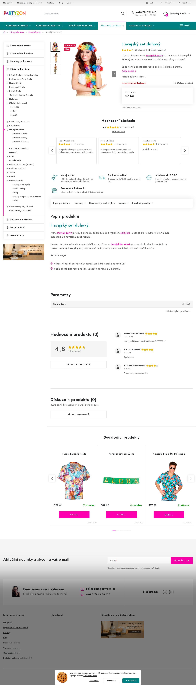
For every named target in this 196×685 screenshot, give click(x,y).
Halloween (13, 99)
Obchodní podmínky (11, 653)
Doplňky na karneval (21, 61)
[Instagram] (171, 592)
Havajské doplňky (20, 137)
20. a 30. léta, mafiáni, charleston (23, 75)
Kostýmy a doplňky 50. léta (20, 79)
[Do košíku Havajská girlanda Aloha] (121, 514)
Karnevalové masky (20, 45)
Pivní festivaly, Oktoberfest (20, 210)
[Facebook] (165, 592)
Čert (14, 111)
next (191, 478)
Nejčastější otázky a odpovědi (29, 2)
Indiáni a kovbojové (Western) (21, 164)
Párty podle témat (20, 69)
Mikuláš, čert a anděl (18, 103)
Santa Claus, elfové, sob (19, 121)
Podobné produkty (141, 203)
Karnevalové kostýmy (21, 53)
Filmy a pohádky (16, 180)
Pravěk (12, 176)
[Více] (185, 26)
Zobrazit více (118, 131)
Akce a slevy (17, 235)
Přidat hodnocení (78, 364)
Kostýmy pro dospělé (21, 184)
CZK (151, 2)
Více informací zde (90, 676)
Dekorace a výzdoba (21, 219)
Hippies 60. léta (16, 83)
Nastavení (94, 680)
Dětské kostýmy (19, 188)
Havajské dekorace (20, 141)
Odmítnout (111, 680)
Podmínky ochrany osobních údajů (17, 658)
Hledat (122, 13)
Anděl (15, 115)
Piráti (11, 156)
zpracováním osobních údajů (147, 568)
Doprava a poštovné (11, 642)
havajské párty (154, 55)
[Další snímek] (114, 74)
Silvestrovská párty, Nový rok (21, 206)
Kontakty (50, 2)
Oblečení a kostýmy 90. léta (21, 95)
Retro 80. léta (15, 91)
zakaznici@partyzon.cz (100, 589)
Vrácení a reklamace (12, 648)
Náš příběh (7, 2)
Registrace (186, 2)
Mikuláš (16, 107)
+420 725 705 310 (145, 12)
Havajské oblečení (20, 133)
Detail (74, 514)
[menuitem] (18, 26)
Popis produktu (60, 203)
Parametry (78, 203)
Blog (61, 2)
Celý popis (128, 71)
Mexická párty (15, 160)
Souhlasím (132, 680)
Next (184, 150)
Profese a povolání (17, 168)
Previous (52, 150)
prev (52, 478)
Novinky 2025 (17, 227)
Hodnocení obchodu (118, 120)
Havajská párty (16, 129)
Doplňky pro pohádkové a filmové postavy (27, 198)
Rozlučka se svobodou (18, 148)
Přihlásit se (181, 560)
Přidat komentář (78, 414)
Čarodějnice (14, 125)
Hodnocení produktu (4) (101, 203)
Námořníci (13, 152)
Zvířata (12, 172)
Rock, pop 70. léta (17, 87)
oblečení (125, 233)
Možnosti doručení (185, 83)
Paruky (15, 192)
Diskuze (122, 203)
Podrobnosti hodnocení (156, 50)
